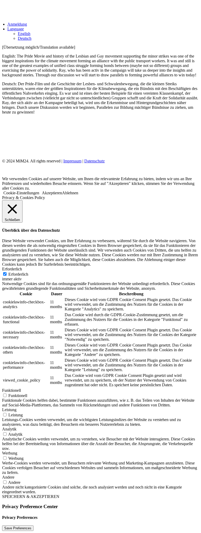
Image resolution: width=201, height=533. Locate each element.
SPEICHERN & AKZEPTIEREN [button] (30, 496)
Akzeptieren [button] (52, 193)
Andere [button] (8, 477)
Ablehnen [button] (70, 193)
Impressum (72, 161)
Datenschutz (94, 161)
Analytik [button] (9, 429)
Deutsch (24, 38)
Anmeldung (17, 24)
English (24, 33)
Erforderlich (18, 274)
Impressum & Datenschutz (30, 142)
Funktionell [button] (11, 390)
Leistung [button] (9, 409)
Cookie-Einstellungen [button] (21, 193)
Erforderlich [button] (12, 269)
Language (15, 29)
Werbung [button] (9, 453)
